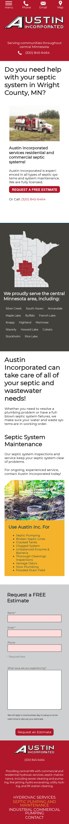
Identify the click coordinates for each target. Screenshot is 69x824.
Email (43, 6)
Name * (12, 613)
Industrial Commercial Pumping (34, 811)
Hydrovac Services (34, 797)
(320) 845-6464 (37, 53)
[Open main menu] (4, 12)
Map (60, 6)
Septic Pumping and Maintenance (34, 803)
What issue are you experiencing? (27, 668)
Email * (12, 627)
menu (8, 6)
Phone (26, 6)
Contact (34, 817)
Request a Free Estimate (34, 189)
